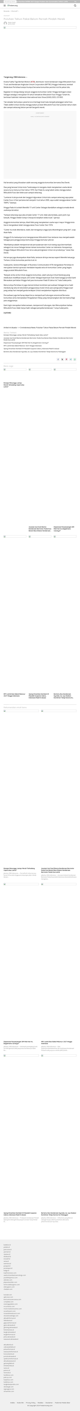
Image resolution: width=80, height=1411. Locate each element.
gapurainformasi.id (10, 1323)
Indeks (12, 1403)
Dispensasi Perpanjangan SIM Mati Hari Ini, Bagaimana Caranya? (26, 343)
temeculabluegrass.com (12, 1285)
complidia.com (8, 1302)
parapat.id (7, 1266)
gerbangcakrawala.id (10, 1327)
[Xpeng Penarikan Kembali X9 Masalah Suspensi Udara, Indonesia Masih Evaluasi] (40, 613)
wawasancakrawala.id (11, 1339)
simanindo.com (9, 1391)
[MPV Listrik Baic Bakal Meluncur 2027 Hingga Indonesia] (15, 613)
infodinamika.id (9, 1366)
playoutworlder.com (10, 1282)
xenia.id (6, 1261)
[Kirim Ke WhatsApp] (74, 359)
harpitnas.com (8, 1380)
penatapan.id (8, 1268)
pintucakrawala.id (9, 1337)
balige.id (6, 1270)
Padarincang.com (46, 1406)
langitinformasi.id (9, 1335)
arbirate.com (8, 1280)
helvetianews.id (9, 1330)
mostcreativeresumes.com (13, 1309)
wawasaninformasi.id (11, 1352)
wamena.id (7, 1263)
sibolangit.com (8, 1387)
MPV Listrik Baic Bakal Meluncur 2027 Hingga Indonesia (23, 346)
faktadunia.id (8, 1320)
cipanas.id (7, 1254)
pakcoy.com (8, 1377)
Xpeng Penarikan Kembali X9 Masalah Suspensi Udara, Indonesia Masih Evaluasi (31, 349)
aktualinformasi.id (10, 1318)
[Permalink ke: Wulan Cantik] (5, 23)
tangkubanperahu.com (11, 1384)
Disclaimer (49, 1403)
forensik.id (7, 1373)
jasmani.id (7, 1252)
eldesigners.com (9, 1287)
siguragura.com (9, 1389)
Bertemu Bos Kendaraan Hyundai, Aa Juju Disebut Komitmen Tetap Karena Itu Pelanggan (35, 352)
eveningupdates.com (11, 1304)
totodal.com (8, 1295)
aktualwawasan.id (10, 1361)
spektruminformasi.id (11, 1359)
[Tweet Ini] (62, 359)
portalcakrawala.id (10, 1356)
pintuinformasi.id (9, 1349)
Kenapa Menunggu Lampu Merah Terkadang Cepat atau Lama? (26, 335)
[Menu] (5, 5)
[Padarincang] (12, 5)
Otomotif (7, 15)
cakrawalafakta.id (9, 1347)
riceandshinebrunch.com (12, 1313)
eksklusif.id (7, 1256)
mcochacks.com (9, 1306)
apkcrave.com (8, 1297)
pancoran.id (7, 1249)
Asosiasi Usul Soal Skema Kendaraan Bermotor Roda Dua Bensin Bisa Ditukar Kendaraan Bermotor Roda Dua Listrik (38, 339)
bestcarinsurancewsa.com (12, 1299)
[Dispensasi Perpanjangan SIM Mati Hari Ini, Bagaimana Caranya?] (65, 446)
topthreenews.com (10, 1273)
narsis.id (6, 1368)
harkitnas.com (8, 1382)
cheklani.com (8, 1289)
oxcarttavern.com (10, 1311)
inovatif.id (7, 1259)
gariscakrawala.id (9, 1325)
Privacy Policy (30, 1403)
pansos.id (7, 1370)
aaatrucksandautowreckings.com (15, 1275)
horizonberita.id (9, 1354)
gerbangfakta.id (9, 1363)
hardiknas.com (8, 1375)
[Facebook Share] (58, 359)
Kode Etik (20, 1403)
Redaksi (40, 1403)
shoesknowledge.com (11, 1316)
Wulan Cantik (11, 22)
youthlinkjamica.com (11, 1278)
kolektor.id (7, 1245)
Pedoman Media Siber (62, 1403)
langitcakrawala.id (10, 1332)
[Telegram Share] (70, 359)
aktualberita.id (8, 1345)
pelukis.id (7, 1247)
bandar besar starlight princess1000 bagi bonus (19, 1233)
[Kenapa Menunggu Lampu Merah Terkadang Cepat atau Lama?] (15, 374)
